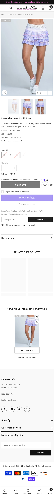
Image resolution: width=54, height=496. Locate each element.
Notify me (27, 350)
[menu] (3, 8)
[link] (45, 184)
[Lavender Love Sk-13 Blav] (27, 331)
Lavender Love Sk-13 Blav (27, 357)
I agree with (9, 191)
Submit (40, 452)
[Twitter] (27, 409)
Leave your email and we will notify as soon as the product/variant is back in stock (22, 213)
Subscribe (40, 219)
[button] (44, 93)
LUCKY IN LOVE (15, 131)
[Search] (11, 8)
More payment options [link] (27, 204)
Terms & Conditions (22, 192)
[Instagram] (12, 409)
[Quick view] (37, 322)
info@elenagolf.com (8, 400)
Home (3, 14)
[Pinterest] (19, 409)
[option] (27, 57)
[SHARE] (50, 185)
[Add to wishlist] (37, 317)
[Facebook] (4, 409)
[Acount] (43, 8)
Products (11, 14)
